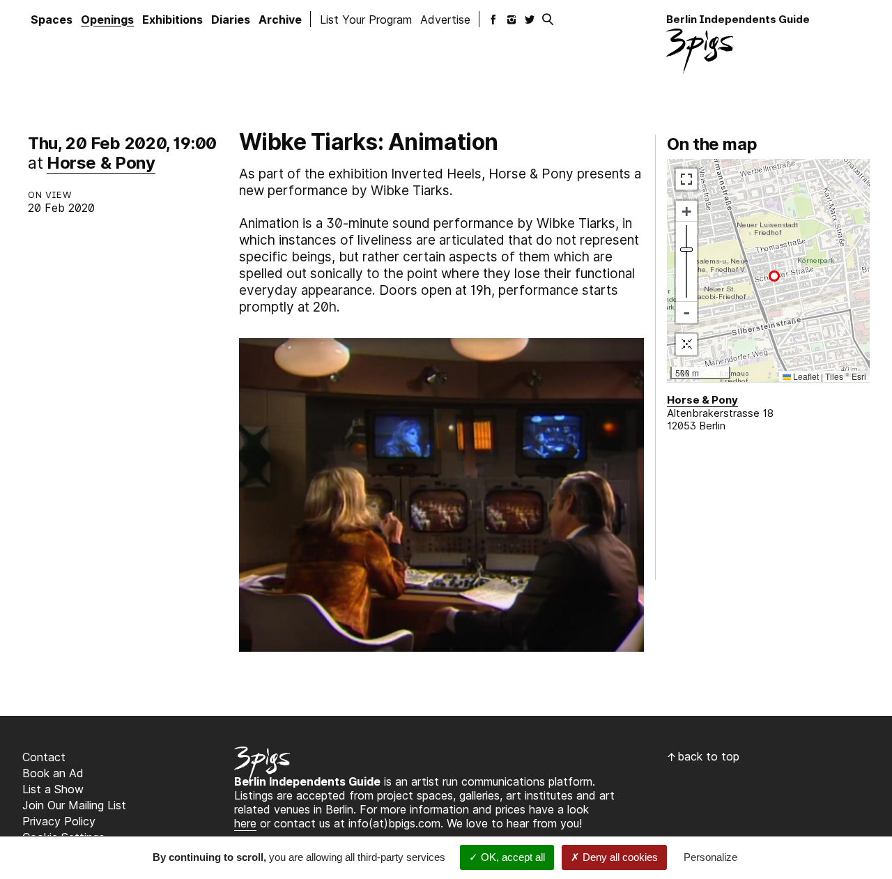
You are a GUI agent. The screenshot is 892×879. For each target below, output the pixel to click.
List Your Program (366, 19)
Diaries (230, 19)
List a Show (53, 789)
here (245, 823)
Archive (280, 19)
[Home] (699, 51)
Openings (107, 19)
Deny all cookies (619, 857)
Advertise (445, 19)
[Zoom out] (686, 311)
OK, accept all (511, 857)
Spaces (51, 19)
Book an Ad (53, 773)
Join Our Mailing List (74, 805)
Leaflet (805, 376)
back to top (708, 756)
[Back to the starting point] (686, 343)
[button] (774, 276)
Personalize (710, 857)
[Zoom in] (686, 210)
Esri (859, 376)
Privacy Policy (58, 821)
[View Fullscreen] (686, 178)
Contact (44, 757)
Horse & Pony (101, 163)
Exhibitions (172, 19)
